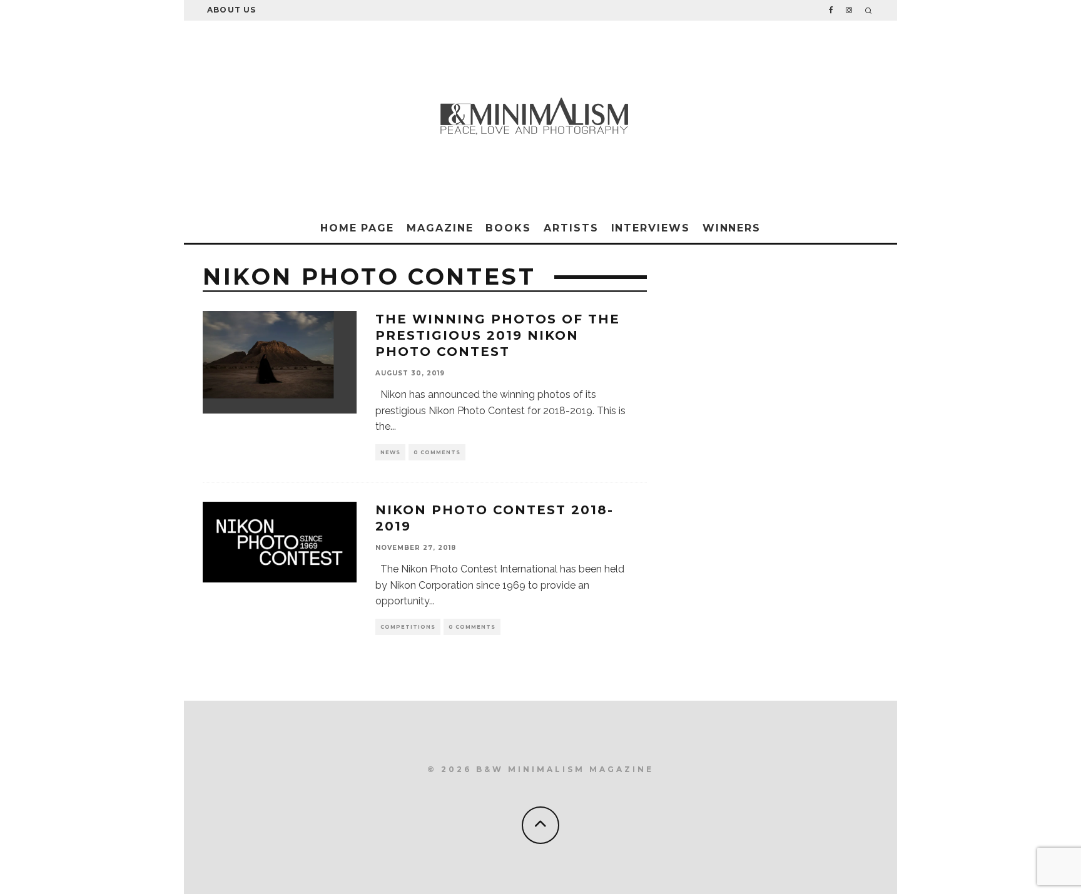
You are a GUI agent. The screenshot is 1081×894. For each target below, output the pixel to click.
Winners (732, 228)
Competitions (407, 627)
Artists (571, 228)
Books (508, 228)
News (390, 452)
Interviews (650, 228)
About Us (231, 9)
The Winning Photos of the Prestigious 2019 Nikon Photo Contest (497, 335)
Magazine (440, 228)
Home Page (357, 228)
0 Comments (437, 452)
